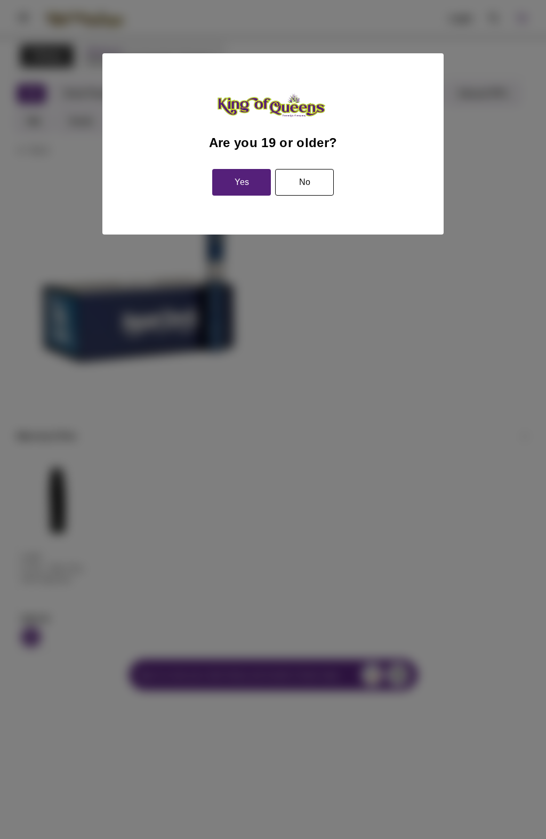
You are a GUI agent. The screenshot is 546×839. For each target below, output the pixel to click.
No (304, 182)
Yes (242, 182)
